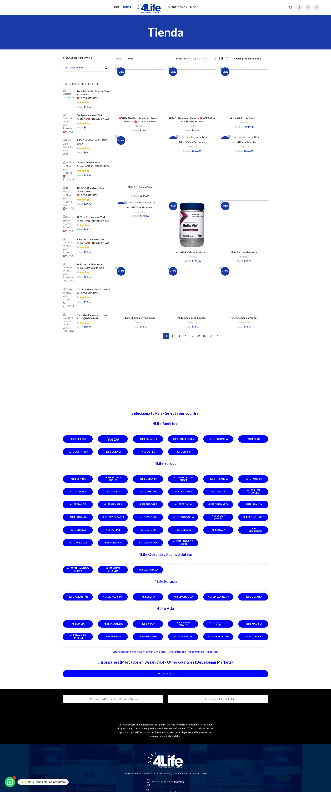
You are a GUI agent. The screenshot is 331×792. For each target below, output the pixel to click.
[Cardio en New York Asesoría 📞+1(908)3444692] (68, 298)
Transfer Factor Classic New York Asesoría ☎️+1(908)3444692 (93, 94)
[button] (10, 782)
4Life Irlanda (254, 504)
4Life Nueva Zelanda (113, 569)
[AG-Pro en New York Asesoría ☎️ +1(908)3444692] (68, 171)
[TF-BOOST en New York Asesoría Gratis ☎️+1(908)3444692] (68, 198)
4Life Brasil (183, 451)
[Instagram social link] (308, 7)
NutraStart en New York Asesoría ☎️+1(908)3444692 (93, 241)
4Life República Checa (183, 479)
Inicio (118, 58)
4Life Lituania (78, 517)
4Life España (78, 478)
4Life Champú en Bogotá (192, 317)
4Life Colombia (218, 439)
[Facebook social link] (299, 7)
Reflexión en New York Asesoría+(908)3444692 (90, 266)
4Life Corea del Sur (218, 624)
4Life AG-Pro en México (243, 118)
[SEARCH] (106, 68)
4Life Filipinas (113, 636)
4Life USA (140, 125)
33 (204, 335)
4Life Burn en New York (244, 252)
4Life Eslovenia (148, 542)
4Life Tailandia (183, 636)
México (244, 122)
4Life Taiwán (253, 636)
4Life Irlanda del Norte (183, 542)
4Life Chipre (113, 529)
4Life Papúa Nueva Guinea (78, 569)
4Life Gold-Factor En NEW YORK (92, 142)
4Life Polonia (148, 517)
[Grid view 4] (227, 59)
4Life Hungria (253, 478)
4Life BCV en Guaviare (139, 207)
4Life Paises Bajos (113, 517)
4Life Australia (148, 569)
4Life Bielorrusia (218, 596)
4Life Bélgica (78, 529)
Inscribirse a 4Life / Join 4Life (220, 699)
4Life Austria (148, 491)
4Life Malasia (254, 623)
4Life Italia (218, 529)
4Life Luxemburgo (254, 530)
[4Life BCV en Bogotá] (244, 137)
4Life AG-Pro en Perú (140, 186)
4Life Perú (254, 439)
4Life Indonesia (113, 623)
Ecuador (192, 126)
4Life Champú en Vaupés (244, 317)
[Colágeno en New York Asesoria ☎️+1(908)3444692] (68, 123)
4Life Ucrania (253, 596)
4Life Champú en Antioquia (139, 317)
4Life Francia (78, 504)
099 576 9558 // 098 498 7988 (168, 782)
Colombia (192, 146)
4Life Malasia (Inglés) (78, 636)
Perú (139, 191)
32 (198, 335)
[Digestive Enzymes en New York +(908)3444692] (68, 323)
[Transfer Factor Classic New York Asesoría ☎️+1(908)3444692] (68, 98)
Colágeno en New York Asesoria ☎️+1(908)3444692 (93, 117)
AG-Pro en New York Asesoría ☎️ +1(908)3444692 (93, 164)
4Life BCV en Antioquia (192, 141)
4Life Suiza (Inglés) (218, 517)
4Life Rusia (148, 596)
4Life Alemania (113, 504)
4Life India (78, 623)
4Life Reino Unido (253, 517)
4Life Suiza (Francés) (253, 491)
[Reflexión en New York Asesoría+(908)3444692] (68, 272)
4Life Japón (148, 623)
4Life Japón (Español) (183, 624)
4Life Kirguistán (113, 596)
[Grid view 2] (215, 59)
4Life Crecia (183, 529)
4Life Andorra (148, 504)
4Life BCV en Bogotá (244, 141)
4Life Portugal (113, 542)
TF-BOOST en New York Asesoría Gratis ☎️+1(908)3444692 (90, 191)
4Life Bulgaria (148, 478)
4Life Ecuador (148, 439)
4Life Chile (148, 451)
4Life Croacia (183, 504)
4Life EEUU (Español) (113, 439)
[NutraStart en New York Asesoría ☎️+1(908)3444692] (68, 247)
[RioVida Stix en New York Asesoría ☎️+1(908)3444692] (68, 223)
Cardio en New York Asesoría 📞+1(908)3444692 (93, 291)
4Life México (78, 439)
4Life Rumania (183, 491)
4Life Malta (113, 491)
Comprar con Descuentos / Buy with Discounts (115, 699)
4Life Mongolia (183, 596)
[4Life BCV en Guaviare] (140, 202)
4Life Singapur (148, 636)
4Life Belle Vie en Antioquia (192, 252)
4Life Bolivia (113, 451)
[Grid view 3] (221, 59)
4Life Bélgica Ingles (113, 479)
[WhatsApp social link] (316, 7)
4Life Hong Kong (218, 636)
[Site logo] (149, 7)
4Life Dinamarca (218, 504)
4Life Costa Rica (78, 451)
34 (211, 335)
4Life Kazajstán (78, 596)
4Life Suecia (218, 491)
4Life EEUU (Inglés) (183, 439)
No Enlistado (166, 673)
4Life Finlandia (218, 478)
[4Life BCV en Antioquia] (192, 137)
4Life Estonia (148, 529)
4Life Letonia (78, 491)
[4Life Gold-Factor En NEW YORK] (68, 147)
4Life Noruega (78, 542)
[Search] (290, 7)
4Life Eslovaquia (183, 517)
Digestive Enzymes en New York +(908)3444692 (92, 317)
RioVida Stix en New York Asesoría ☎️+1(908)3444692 (93, 219)
